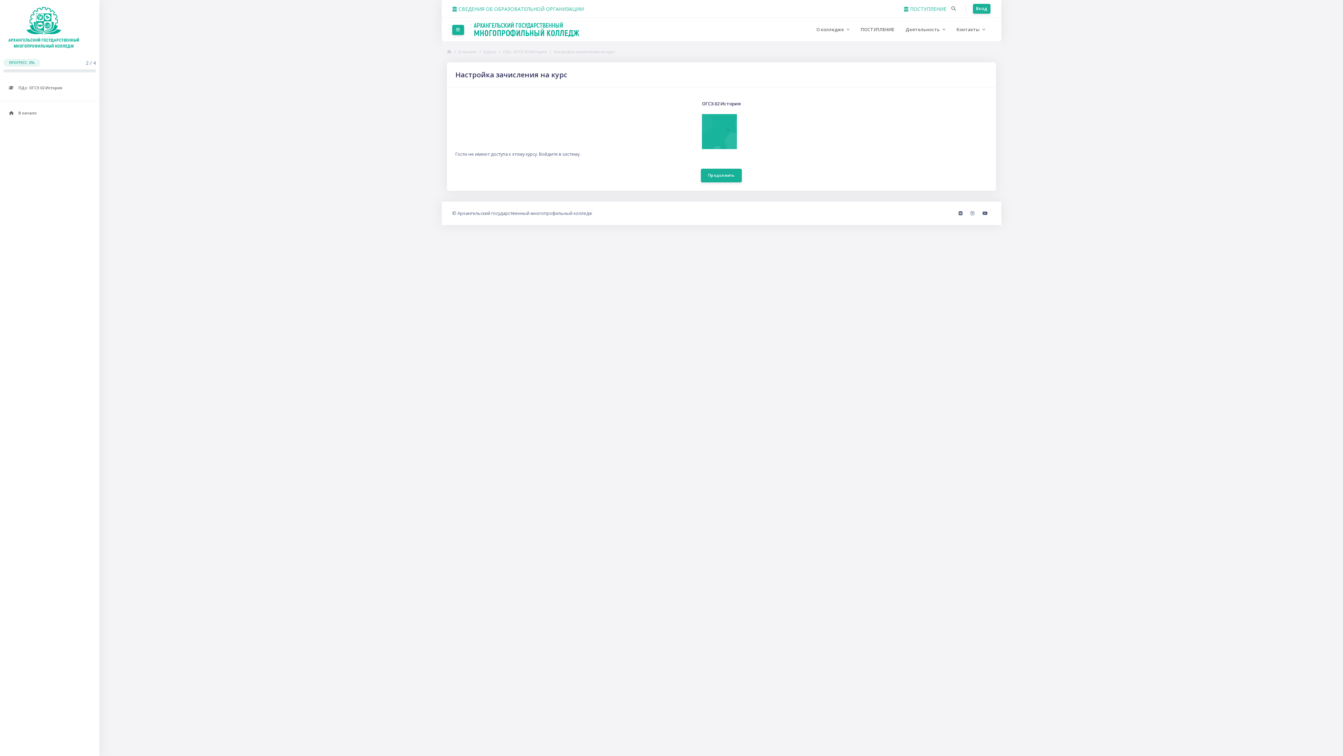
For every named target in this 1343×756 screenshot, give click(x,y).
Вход (981, 9)
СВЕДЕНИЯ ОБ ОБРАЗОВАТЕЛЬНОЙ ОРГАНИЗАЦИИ (520, 9)
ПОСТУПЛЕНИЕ (927, 9)
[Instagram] (973, 213)
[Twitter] (985, 213)
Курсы (490, 51)
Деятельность (923, 29)
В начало (468, 51)
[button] (953, 9)
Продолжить (721, 175)
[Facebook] (961, 213)
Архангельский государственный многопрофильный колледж (524, 213)
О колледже (830, 29)
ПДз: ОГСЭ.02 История (525, 51)
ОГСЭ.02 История (721, 103)
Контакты (969, 29)
